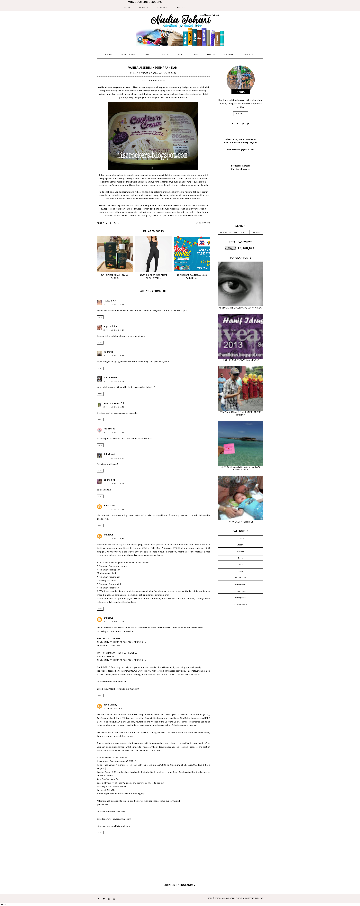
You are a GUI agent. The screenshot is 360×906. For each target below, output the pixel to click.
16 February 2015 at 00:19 (114, 330)
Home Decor (128, 55)
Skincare (229, 55)
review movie (241, 591)
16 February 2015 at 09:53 (114, 381)
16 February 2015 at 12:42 (114, 407)
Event (195, 55)
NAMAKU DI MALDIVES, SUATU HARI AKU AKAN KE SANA (241, 468)
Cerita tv (240, 538)
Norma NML (109, 479)
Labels (179, 7)
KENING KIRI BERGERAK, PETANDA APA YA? (240, 307)
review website (240, 604)
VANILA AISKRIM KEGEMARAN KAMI (153, 68)
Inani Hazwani (111, 377)
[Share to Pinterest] (115, 223)
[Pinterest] (248, 123)
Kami (135, 73)
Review (161, 7)
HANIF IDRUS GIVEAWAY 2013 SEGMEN (241, 359)
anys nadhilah (111, 326)
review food (240, 577)
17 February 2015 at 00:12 (114, 458)
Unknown (108, 534)
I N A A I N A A (110, 300)
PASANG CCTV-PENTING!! (240, 521)
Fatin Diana (109, 428)
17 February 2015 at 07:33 (114, 484)
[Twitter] (237, 123)
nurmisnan (109, 505)
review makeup (240, 584)
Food (180, 55)
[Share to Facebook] (111, 223)
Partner (143, 7)
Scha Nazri (109, 454)
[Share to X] (106, 223)
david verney (110, 704)
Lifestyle (143, 73)
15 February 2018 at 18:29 (114, 622)
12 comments (204, 223)
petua (240, 564)
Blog (127, 7)
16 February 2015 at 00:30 (114, 356)
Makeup (211, 55)
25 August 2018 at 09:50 (113, 708)
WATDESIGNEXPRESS (254, 898)
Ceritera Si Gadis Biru (225, 898)
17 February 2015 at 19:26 (114, 509)
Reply (100, 317)
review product (240, 597)
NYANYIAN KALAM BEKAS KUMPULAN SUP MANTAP (240, 413)
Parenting (250, 55)
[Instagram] (243, 123)
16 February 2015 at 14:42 (114, 433)
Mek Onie (108, 351)
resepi (240, 571)
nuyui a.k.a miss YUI (114, 403)
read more (240, 114)
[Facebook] (232, 123)
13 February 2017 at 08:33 (114, 539)
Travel (148, 55)
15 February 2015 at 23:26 (114, 304)
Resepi (164, 55)
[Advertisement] (240, 200)
